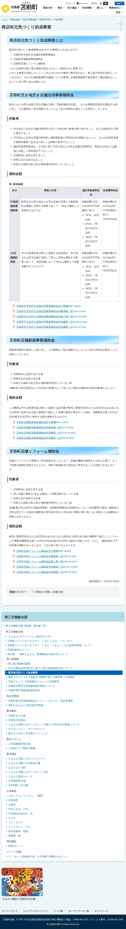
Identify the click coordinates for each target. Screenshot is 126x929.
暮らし (100, 7)
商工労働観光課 (30, 19)
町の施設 (72, 7)
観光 (60, 7)
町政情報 (86, 7)
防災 (118, 12)
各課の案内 (15, 19)
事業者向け (115, 7)
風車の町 (47, 7)
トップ (5, 19)
